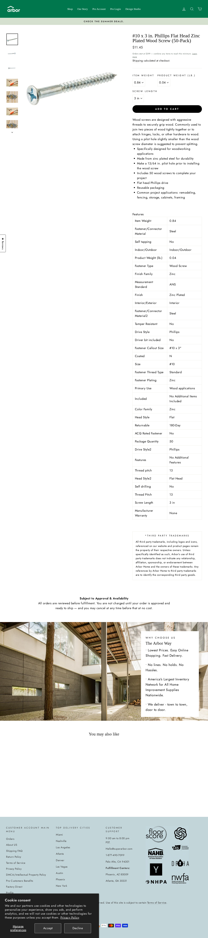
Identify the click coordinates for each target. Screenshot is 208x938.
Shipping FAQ (14, 851)
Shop (70, 9)
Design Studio (133, 9)
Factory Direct (14, 887)
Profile (10, 893)
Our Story (82, 9)
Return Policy (13, 857)
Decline (77, 928)
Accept (48, 928)
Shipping (137, 60)
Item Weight (143, 75)
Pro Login (115, 9)
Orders (10, 839)
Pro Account (99, 9)
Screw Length (145, 91)
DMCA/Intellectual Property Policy (26, 875)
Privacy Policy (69, 917)
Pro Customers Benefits (19, 881)
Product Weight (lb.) (176, 75)
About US (11, 845)
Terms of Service (15, 863)
